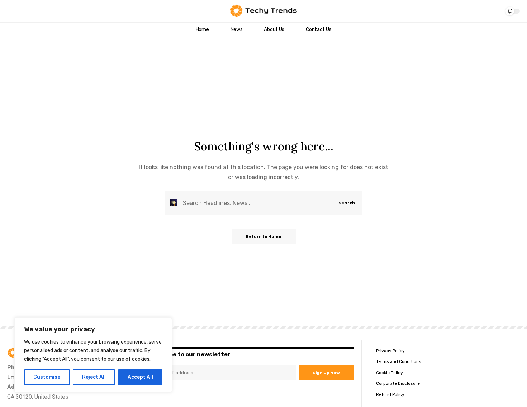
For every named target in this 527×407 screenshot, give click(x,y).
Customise (46, 377)
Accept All (140, 377)
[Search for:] (254, 203)
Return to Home (263, 236)
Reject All (94, 377)
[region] (93, 355)
